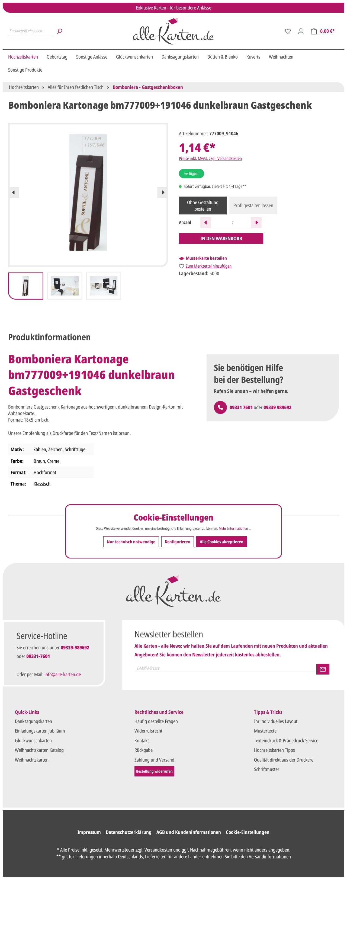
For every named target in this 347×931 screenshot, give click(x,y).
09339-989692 (75, 647)
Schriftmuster (266, 769)
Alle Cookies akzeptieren (221, 542)
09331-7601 (38, 656)
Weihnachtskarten (32, 759)
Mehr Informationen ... (235, 528)
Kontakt (141, 740)
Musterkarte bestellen (206, 258)
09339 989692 (277, 407)
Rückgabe (143, 750)
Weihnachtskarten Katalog (39, 750)
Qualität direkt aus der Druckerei (284, 759)
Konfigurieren (177, 542)
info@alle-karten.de (62, 674)
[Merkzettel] (287, 30)
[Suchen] (59, 31)
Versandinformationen (270, 856)
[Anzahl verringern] (205, 222)
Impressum (89, 832)
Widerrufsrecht (148, 730)
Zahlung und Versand (154, 759)
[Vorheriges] (13, 192)
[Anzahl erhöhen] (256, 222)
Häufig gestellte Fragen (156, 721)
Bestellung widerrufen (154, 771)
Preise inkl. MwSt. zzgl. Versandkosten (210, 158)
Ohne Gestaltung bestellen (203, 205)
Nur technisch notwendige (131, 542)
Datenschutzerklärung (129, 832)
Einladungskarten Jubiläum (40, 730)
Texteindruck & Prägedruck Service (286, 740)
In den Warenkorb (221, 238)
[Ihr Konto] (300, 30)
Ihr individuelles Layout (275, 721)
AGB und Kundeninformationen (188, 832)
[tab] (49, 337)
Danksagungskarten (33, 721)
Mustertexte (265, 730)
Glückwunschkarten (33, 740)
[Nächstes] (162, 192)
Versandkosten (158, 849)
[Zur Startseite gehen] (173, 30)
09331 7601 (241, 407)
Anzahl (185, 222)
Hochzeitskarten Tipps (274, 750)
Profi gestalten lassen (253, 205)
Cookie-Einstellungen (247, 832)
